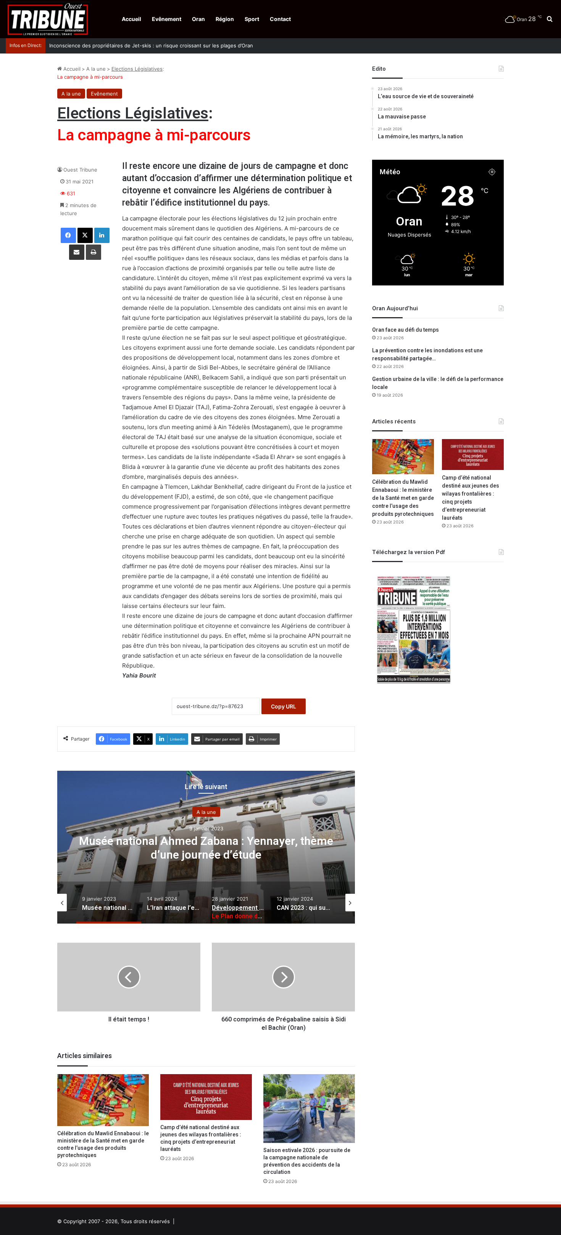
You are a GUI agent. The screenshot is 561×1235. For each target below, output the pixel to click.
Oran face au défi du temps (405, 330)
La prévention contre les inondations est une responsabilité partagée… (427, 355)
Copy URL (283, 706)
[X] (85, 235)
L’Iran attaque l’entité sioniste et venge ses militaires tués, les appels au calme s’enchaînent (206, 848)
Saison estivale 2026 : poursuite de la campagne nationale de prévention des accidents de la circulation (306, 1161)
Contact (280, 19)
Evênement (166, 19)
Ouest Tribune (80, 170)
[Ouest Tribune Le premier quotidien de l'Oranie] (48, 19)
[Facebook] (68, 235)
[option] (206, 847)
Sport (252, 19)
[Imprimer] (93, 252)
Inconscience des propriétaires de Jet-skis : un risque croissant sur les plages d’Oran (151, 45)
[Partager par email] (76, 252)
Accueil (131, 19)
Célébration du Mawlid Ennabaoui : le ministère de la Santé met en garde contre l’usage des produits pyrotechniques (103, 1144)
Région (225, 19)
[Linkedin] (102, 235)
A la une (96, 69)
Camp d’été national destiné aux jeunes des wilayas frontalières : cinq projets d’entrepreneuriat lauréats (200, 1138)
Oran (198, 19)
